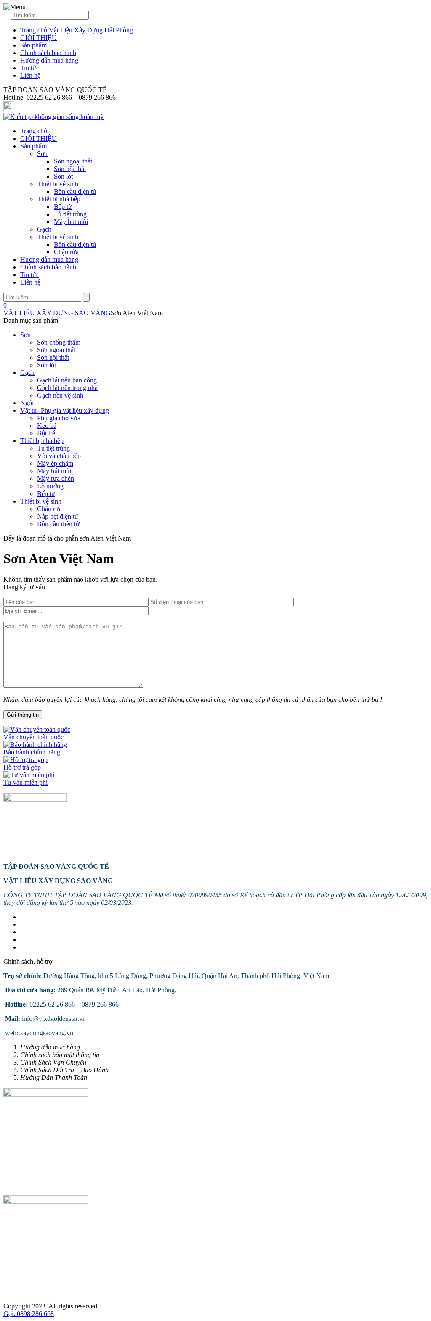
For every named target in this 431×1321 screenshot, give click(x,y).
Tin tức (29, 67)
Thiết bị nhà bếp (58, 199)
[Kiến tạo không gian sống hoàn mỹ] (53, 116)
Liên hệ (30, 75)
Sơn (42, 153)
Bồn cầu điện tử (75, 191)
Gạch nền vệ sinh (60, 395)
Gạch (44, 229)
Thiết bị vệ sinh (57, 183)
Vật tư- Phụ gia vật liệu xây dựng (64, 410)
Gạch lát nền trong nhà (67, 387)
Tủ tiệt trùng (70, 214)
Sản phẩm (33, 45)
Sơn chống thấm (58, 342)
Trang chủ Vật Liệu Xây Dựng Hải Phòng (76, 30)
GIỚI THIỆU (38, 37)
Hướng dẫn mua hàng (49, 60)
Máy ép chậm (55, 463)
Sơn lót (63, 176)
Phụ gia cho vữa (58, 418)
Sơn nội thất (70, 168)
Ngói (27, 402)
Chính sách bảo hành (48, 52)
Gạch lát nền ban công (67, 380)
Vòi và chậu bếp (59, 455)
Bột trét (47, 433)
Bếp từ (63, 206)
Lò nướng (50, 486)
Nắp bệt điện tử (57, 516)
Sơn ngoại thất (73, 161)
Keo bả (46, 425)
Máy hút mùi (71, 221)
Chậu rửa (66, 252)
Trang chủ (33, 130)
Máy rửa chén (55, 478)
